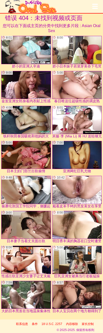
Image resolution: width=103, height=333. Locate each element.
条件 (35, 324)
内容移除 (72, 324)
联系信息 (22, 324)
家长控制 (88, 324)
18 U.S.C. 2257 (52, 324)
